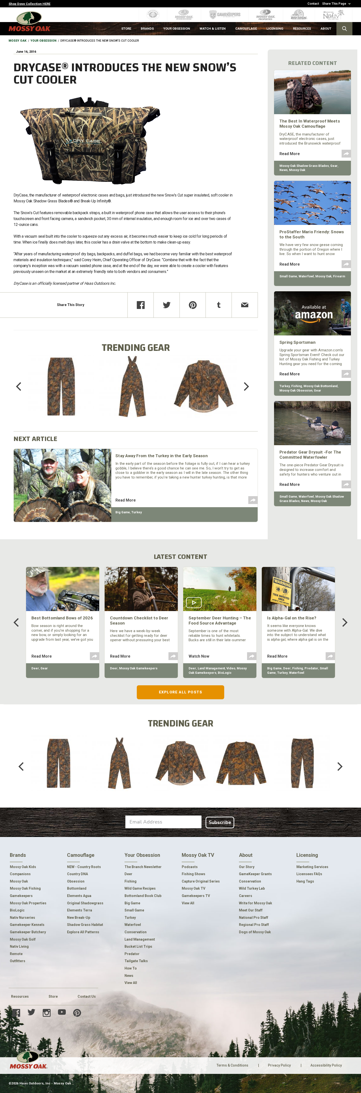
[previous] (22, 386)
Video (230, 668)
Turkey (136, 512)
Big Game (122, 512)
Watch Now (199, 656)
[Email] (245, 305)
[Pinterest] (193, 305)
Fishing (296, 386)
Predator (311, 668)
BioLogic (225, 673)
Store (53, 996)
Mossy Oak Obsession (295, 390)
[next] (243, 386)
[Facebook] (140, 305)
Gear (334, 166)
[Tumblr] (219, 305)
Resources (20, 996)
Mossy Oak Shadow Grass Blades (304, 166)
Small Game (288, 276)
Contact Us (87, 996)
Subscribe (220, 822)
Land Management (211, 668)
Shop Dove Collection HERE (29, 4)
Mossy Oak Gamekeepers (138, 668)
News (283, 170)
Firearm (339, 276)
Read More (125, 500)
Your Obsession (43, 40)
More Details (61, 392)
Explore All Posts (180, 692)
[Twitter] (167, 305)
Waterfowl (306, 276)
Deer (35, 668)
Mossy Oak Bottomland (321, 386)
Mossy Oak (18, 40)
